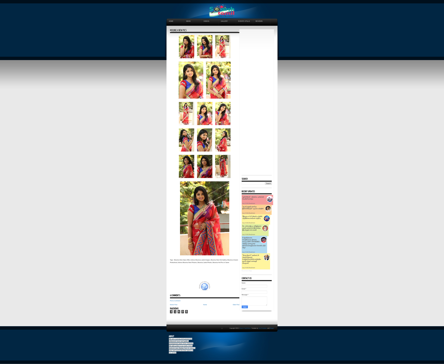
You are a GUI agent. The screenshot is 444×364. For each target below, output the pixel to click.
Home (171, 21)
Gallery (224, 21)
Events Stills (244, 21)
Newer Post (173, 305)
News (188, 21)
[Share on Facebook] (196, 287)
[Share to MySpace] (218, 287)
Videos (206, 21)
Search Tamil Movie (245, 328)
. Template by (259, 328)
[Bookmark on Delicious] (190, 287)
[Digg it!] (179, 287)
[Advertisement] (257, 66)
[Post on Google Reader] (224, 287)
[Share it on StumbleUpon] (212, 287)
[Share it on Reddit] (235, 287)
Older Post (236, 305)
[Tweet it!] (185, 287)
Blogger (272, 328)
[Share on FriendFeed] (230, 287)
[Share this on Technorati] (173, 287)
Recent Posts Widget (247, 270)
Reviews (259, 21)
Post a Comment (175, 301)
